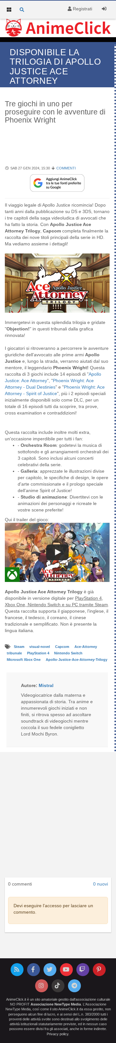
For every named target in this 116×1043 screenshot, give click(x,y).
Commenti (66, 168)
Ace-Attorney (85, 647)
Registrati (82, 8)
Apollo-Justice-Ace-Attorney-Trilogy (76, 660)
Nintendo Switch (68, 653)
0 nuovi (100, 884)
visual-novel (40, 647)
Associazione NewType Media (56, 1004)
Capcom (62, 647)
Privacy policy (57, 1034)
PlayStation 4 (38, 653)
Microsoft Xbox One (24, 660)
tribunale (15, 653)
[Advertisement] (58, 816)
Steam (19, 647)
